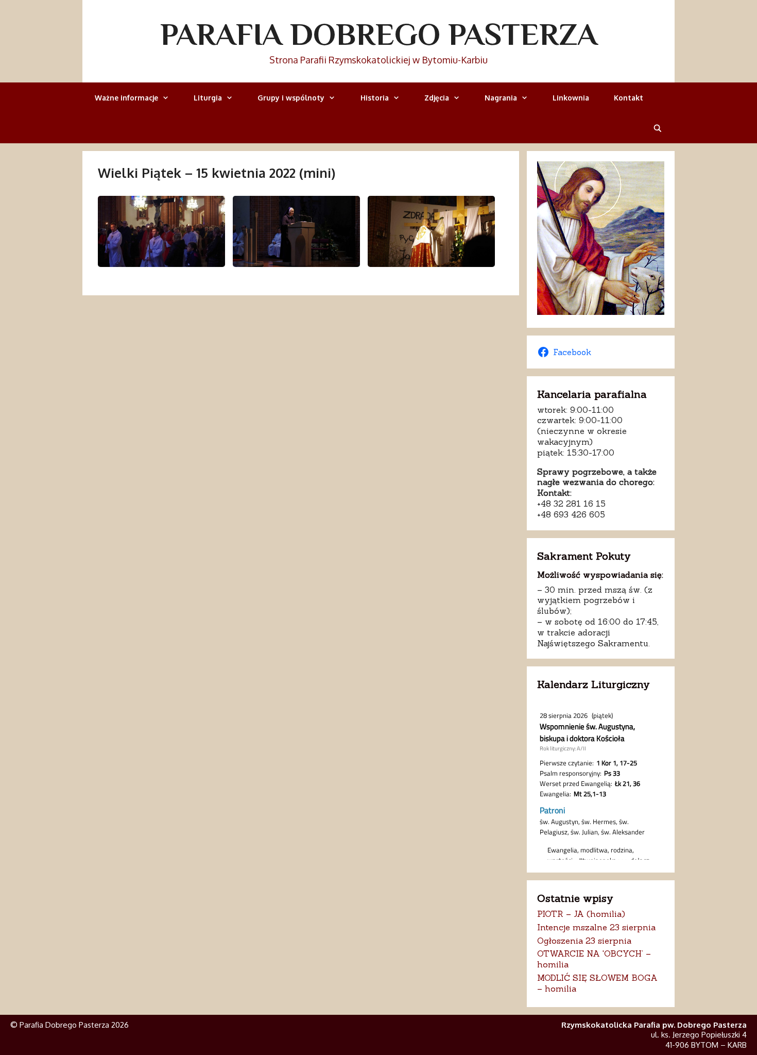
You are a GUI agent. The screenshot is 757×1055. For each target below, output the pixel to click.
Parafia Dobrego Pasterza (378, 34)
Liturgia (208, 97)
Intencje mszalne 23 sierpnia (596, 927)
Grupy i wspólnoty (290, 97)
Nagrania (501, 97)
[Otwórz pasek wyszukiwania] (658, 128)
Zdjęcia (436, 97)
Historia (374, 97)
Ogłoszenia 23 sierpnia (584, 940)
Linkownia (571, 97)
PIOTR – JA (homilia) (581, 914)
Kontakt (628, 97)
